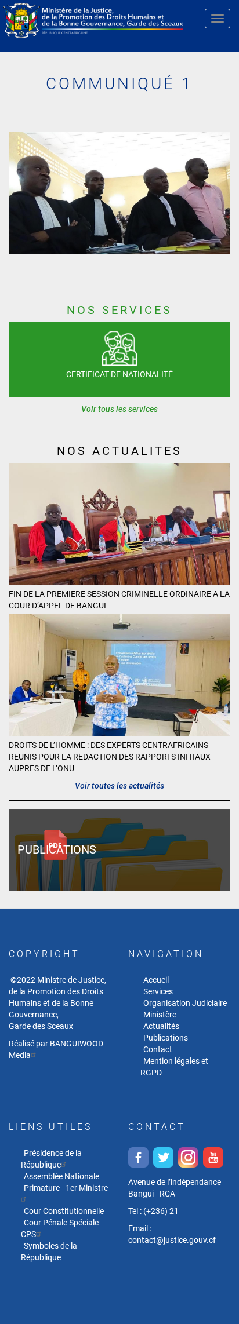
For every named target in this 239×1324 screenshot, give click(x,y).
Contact (157, 1049)
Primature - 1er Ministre (66, 1187)
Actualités (161, 1026)
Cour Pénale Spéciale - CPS (62, 1228)
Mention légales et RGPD (174, 1066)
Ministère (159, 1014)
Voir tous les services (119, 409)
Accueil (156, 979)
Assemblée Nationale (61, 1176)
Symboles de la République (49, 1251)
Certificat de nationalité (119, 374)
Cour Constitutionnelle (64, 1211)
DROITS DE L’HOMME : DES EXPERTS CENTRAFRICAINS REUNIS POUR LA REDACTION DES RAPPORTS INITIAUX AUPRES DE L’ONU (110, 757)
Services (158, 991)
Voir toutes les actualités (119, 785)
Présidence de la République (51, 1158)
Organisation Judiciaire (185, 1003)
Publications (56, 849)
